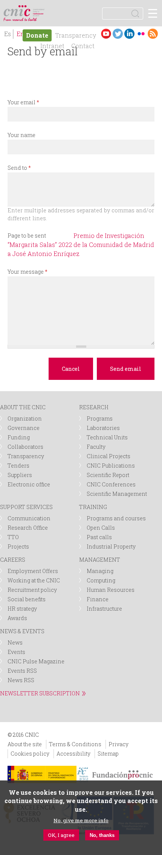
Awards (17, 618)
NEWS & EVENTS (22, 631)
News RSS (21, 680)
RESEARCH (94, 407)
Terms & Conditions (75, 744)
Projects (18, 546)
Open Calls (101, 527)
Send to (19, 167)
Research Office (28, 527)
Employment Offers (33, 571)
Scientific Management (117, 493)
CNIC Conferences (111, 484)
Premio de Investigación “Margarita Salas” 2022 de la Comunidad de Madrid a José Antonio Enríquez (81, 245)
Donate (37, 35)
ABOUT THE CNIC (23, 407)
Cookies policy (30, 753)
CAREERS (12, 559)
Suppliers (20, 475)
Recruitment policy (32, 589)
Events (16, 651)
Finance (98, 599)
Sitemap (108, 753)
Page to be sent (27, 235)
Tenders (18, 465)
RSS (153, 34)
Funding (19, 437)
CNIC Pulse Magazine (36, 661)
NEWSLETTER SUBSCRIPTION (40, 693)
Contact (83, 46)
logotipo (39, 9)
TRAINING (93, 507)
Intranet (52, 46)
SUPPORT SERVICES (26, 507)
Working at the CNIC (34, 580)
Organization (25, 418)
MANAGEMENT (99, 559)
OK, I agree (61, 835)
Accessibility (73, 753)
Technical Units (107, 437)
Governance (24, 427)
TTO (13, 537)
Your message (27, 271)
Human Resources (110, 589)
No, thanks (102, 835)
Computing (101, 580)
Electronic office (29, 484)
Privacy (118, 744)
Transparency (75, 35)
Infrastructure (104, 608)
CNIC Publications (111, 465)
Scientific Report (108, 475)
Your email (23, 102)
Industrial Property (111, 546)
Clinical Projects (108, 456)
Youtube (106, 34)
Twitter (118, 34)
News (15, 642)
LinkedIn (129, 34)
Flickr (141, 34)
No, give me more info (81, 820)
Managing (100, 571)
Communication (29, 518)
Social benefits (27, 599)
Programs (100, 418)
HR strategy (22, 608)
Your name (21, 135)
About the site (25, 744)
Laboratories (103, 427)
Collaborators (25, 446)
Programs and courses (116, 518)
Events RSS (22, 670)
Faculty (96, 446)
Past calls (99, 537)
